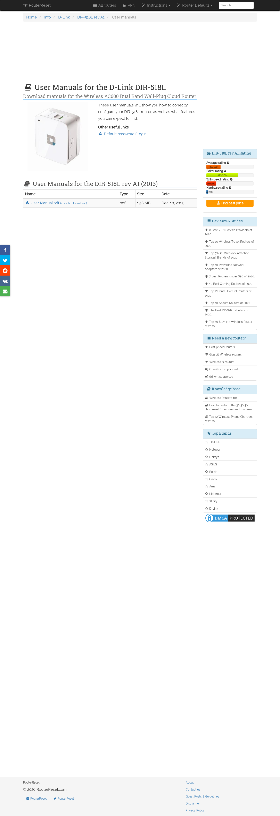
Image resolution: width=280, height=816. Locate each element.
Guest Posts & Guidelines (202, 796)
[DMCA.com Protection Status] (230, 518)
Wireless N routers (221, 362)
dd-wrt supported (220, 376)
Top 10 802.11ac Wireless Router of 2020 (229, 324)
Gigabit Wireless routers (225, 354)
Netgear (214, 449)
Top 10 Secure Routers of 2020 (229, 303)
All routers (107, 5)
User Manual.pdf (58, 203)
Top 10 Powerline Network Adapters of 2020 (224, 267)
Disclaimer (193, 803)
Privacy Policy (195, 810)
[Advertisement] (110, 54)
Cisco (212, 479)
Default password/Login (125, 134)
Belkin (212, 471)
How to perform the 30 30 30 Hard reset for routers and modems (228, 407)
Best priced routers (221, 347)
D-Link (64, 17)
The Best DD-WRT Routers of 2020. (227, 312)
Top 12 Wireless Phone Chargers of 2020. (229, 419)
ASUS (212, 464)
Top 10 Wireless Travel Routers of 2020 (229, 244)
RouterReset (39, 5)
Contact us (193, 789)
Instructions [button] (157, 5)
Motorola (214, 493)
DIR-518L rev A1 (91, 17)
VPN (131, 5)
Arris (211, 486)
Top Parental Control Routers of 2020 (228, 293)
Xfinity (212, 501)
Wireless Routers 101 (222, 397)
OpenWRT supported (223, 369)
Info (47, 17)
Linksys (213, 457)
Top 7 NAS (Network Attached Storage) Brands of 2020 (227, 255)
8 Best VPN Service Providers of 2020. (228, 232)
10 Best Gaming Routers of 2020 (230, 283)
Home (31, 17)
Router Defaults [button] (196, 5)
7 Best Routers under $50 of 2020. (231, 276)
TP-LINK (214, 442)
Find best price (232, 203)
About (190, 782)
